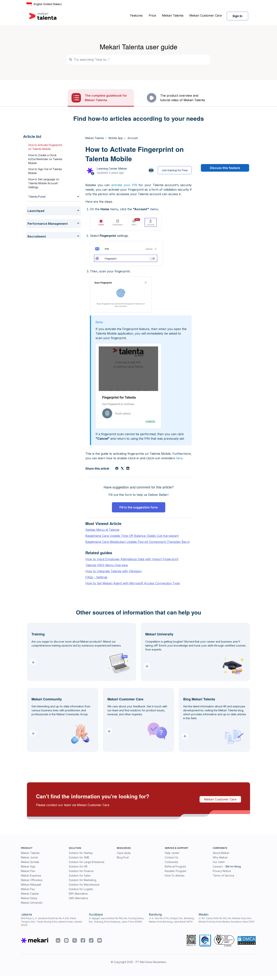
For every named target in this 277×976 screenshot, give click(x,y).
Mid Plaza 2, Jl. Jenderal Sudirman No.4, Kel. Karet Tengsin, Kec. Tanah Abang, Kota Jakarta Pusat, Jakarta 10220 (51, 921)
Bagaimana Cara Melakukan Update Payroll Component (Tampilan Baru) (137, 542)
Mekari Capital (30, 893)
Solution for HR (78, 866)
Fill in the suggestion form (138, 507)
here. (179, 458)
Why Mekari (220, 857)
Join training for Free (175, 170)
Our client (219, 862)
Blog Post (123, 857)
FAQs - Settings (96, 577)
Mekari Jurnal (29, 857)
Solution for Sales (80, 875)
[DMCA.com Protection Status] (246, 940)
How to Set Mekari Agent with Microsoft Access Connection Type (132, 583)
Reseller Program (175, 871)
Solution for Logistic (81, 889)
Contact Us (171, 857)
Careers (218, 866)
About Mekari (221, 852)
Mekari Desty (29, 898)
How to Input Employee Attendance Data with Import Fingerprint (131, 559)
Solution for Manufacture (84, 884)
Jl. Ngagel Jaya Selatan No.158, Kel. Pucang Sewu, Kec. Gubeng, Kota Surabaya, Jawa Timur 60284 (116, 920)
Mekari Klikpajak (31, 884)
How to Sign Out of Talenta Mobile (45, 171)
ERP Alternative (78, 893)
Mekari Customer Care (205, 15)
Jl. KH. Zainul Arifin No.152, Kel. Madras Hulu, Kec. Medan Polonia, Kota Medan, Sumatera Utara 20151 (226, 920)
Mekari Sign (28, 866)
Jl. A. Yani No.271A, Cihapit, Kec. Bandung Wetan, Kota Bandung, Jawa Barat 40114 (171, 920)
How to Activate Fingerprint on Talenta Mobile (45, 147)
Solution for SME (79, 857)
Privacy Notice (222, 871)
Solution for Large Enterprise (86, 862)
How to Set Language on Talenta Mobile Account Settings (43, 183)
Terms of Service (223, 875)
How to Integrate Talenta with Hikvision (113, 571)
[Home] (43, 16)
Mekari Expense (31, 875)
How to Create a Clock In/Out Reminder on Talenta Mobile (45, 159)
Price (152, 15)
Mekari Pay (28, 889)
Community (171, 862)
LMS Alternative (78, 898)
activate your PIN (124, 185)
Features (136, 15)
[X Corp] (122, 469)
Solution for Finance (81, 871)
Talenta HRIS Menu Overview (106, 565)
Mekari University (31, 902)
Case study (124, 852)
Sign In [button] (237, 16)
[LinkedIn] (127, 469)
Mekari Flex (28, 871)
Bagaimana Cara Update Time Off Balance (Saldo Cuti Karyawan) (132, 536)
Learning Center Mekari (112, 168)
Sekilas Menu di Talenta (102, 530)
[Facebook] (116, 469)
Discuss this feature (225, 168)
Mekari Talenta (172, 15)
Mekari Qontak (30, 862)
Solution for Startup (81, 852)
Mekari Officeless (32, 880)
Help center (172, 852)
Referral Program (175, 866)
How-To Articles (174, 875)
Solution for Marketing (82, 880)
